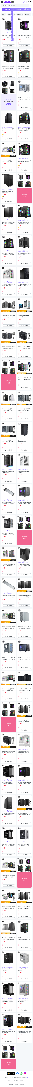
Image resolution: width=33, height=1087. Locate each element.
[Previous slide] (2, 25)
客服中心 (10, 1081)
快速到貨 (11, 19)
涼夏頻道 (11, 25)
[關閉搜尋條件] (9, 5)
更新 (27, 1077)
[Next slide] (15, 25)
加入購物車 (9, 45)
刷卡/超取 (12, 31)
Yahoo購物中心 (10, 2)
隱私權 (16, 1084)
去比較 (8, 104)
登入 (24, 2)
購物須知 (22, 1081)
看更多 (11, 40)
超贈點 (28, 9)
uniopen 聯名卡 (18, 9)
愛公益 (11, 37)
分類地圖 (22, 1084)
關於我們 (16, 1081)
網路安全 (11, 1084)
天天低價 (11, 22)
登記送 (11, 12)
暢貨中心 (11, 16)
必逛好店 (11, 28)
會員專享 (11, 34)
